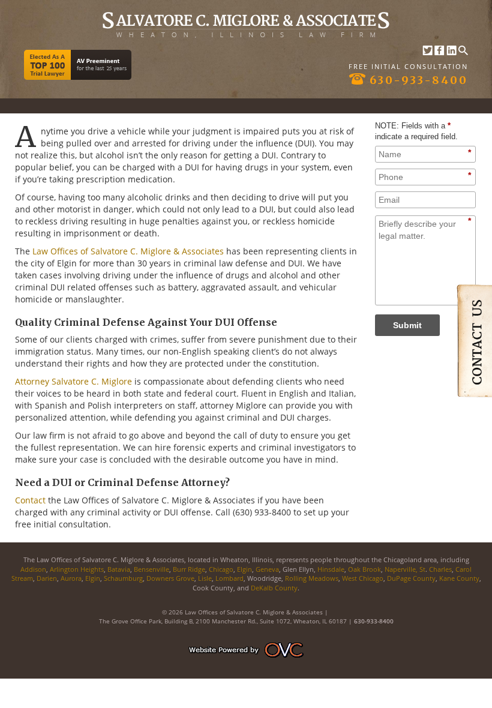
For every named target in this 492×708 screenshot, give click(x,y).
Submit (407, 325)
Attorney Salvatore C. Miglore (73, 381)
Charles (440, 569)
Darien (47, 578)
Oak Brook (364, 569)
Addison (33, 569)
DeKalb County (274, 587)
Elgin (244, 569)
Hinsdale (330, 569)
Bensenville (151, 569)
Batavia (118, 569)
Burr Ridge (189, 569)
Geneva (267, 569)
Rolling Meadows (311, 578)
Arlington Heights (77, 569)
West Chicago (362, 578)
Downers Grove (170, 578)
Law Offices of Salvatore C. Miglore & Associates (128, 251)
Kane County (458, 578)
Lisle (205, 578)
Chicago (221, 569)
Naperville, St (405, 569)
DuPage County (411, 578)
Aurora (71, 578)
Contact (30, 500)
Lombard (229, 578)
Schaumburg (123, 578)
